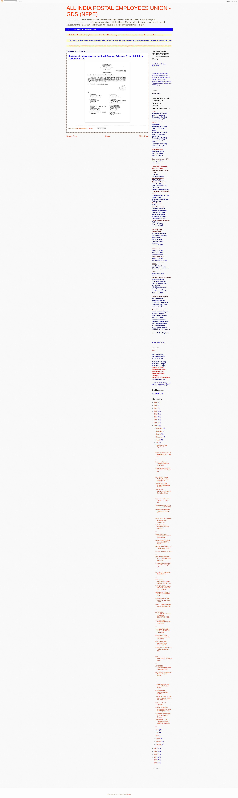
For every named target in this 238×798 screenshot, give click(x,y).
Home (69, 30)
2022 (155, 414)
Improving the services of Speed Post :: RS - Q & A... (163, 454)
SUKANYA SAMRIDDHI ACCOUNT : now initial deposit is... (163, 558)
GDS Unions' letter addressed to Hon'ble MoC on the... (162, 637)
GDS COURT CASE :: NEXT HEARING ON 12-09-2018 (162, 630)
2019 (155, 423)
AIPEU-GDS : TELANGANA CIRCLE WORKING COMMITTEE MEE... (163, 614)
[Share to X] (101, 128)
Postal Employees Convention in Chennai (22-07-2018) (163, 535)
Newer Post (71, 136)
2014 (155, 757)
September (159, 437)
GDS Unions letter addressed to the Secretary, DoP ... (161, 643)
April (157, 736)
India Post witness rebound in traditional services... (162, 526)
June (157, 730)
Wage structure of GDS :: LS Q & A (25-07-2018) (163, 506)
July (157, 443)
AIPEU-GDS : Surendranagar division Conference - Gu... (163, 667)
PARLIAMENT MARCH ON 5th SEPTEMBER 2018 (162, 594)
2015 (155, 754)
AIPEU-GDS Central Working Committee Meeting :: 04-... (162, 479)
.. (155, 450)
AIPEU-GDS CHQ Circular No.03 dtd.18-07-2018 (162, 485)
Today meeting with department (161, 446)
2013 (155, 760)
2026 (155, 402)
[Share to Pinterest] (105, 128)
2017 (155, 748)
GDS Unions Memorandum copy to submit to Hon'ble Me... (163, 581)
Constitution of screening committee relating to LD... (162, 564)
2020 (155, 420)
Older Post (143, 136)
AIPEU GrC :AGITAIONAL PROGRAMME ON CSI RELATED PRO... (163, 698)
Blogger (128, 794)
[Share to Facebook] (103, 128)
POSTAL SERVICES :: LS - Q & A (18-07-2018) (163, 547)
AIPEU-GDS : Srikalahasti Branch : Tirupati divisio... (163, 673)
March (158, 738)
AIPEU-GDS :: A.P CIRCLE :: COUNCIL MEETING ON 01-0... (162, 721)
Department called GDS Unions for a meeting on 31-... (163, 469)
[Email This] (98, 128)
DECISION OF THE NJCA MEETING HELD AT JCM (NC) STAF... (163, 709)
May (157, 733)
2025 (155, 405)
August (158, 440)
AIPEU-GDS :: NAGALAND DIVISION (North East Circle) (163, 491)
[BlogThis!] (100, 128)
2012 (155, 763)
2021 (155, 417)
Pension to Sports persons (163, 551)
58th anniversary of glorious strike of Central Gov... (163, 658)
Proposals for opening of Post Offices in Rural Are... (162, 511)
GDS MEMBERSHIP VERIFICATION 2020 (85, 30)
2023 (155, 411)
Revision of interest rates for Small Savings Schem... (163, 715)
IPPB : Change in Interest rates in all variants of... (163, 605)
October (158, 434)
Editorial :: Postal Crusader (160, 703)
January (158, 744)
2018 (155, 426)
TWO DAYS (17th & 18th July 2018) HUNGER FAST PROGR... (163, 587)
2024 (155, 408)
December (159, 428)
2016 (155, 751)
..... (156, 569)
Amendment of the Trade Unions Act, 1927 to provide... (162, 542)
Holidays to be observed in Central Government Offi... (163, 649)
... (156, 459)
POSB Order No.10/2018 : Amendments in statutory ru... (163, 520)
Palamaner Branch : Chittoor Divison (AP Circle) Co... (162, 463)
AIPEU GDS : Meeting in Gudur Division (162, 573)
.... (156, 496)
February (159, 741)
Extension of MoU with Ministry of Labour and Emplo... (162, 600)
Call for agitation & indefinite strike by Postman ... (161, 692)
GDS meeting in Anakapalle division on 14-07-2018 (162, 621)
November (159, 431)
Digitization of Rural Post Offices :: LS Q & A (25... (162, 500)
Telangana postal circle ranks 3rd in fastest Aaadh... (162, 686)
